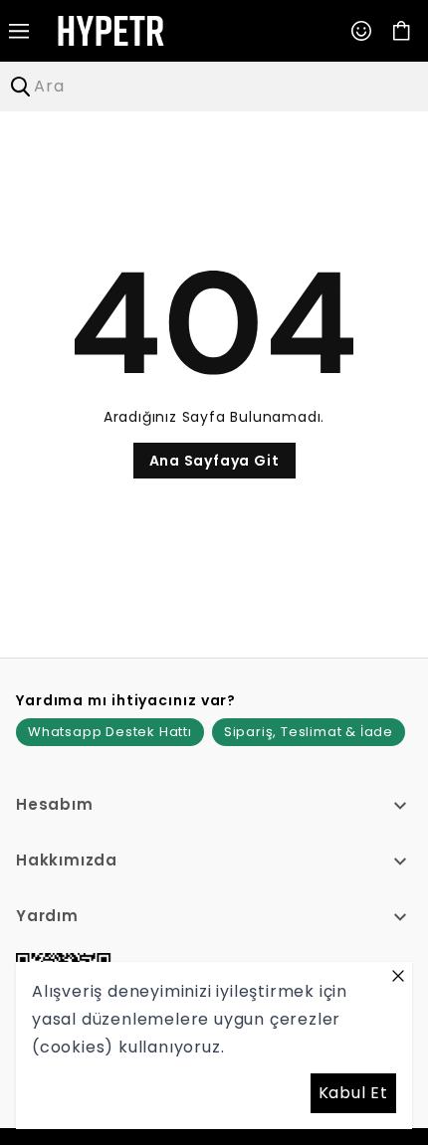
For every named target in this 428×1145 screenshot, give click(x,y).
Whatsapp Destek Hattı (110, 731)
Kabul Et (353, 1092)
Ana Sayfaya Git (214, 461)
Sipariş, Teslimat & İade (308, 731)
